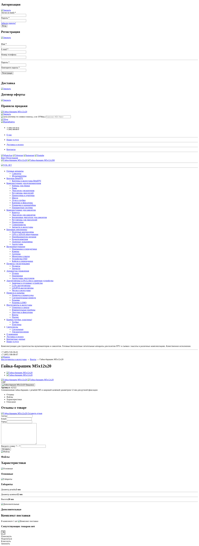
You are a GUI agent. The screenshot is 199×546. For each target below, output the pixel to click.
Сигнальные (17, 329)
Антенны (16, 254)
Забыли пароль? (8, 23)
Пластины (16, 324)
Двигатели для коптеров (23, 190)
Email (3, 419)
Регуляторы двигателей (23, 193)
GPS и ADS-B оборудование (25, 234)
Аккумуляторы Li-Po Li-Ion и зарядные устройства (29, 280)
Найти (12, 122)
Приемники (17, 276)
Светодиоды (12, 327)
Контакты (11, 149)
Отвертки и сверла (20, 307)
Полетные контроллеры (23, 232)
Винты (15, 315)
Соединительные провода (24, 298)
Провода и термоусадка (23, 295)
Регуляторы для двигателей (24, 220)
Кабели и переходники (22, 261)
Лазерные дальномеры (22, 242)
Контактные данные (15, 339)
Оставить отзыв (34, 413)
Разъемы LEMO (19, 302)
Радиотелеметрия (20, 239)
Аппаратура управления (17, 271)
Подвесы (16, 266)
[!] (4, 119)
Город (3, 421)
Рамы (14, 188)
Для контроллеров (20, 332)
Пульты (15, 273)
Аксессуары (17, 244)
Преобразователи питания (24, 237)
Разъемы (16, 300)
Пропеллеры (18, 222)
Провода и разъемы (15, 293)
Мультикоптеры (19, 176)
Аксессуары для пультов (23, 278)
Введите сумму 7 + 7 (10, 446)
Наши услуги (12, 140)
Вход (3, 158)
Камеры (15, 251)
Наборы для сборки (21, 186)
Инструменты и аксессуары (19, 305)
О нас (9, 135)
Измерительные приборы (23, 310)
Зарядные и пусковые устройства (27, 283)
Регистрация (12, 158)
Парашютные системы (22, 207)
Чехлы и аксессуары (21, 290)
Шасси (15, 198)
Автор (4, 416)
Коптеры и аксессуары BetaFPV (26, 181)
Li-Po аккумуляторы (21, 285)
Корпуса (16, 212)
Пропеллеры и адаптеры (23, 195)
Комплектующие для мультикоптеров (23, 183)
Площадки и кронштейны (24, 205)
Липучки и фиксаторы (22, 312)
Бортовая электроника (16, 229)
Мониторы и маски (21, 256)
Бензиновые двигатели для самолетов (29, 217)
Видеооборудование (15, 246)
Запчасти (16, 268)
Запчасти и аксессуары (22, 227)
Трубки (15, 322)
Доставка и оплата (15, 144)
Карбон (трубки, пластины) (19, 319)
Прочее (15, 317)
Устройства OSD (19, 259)
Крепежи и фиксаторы (22, 203)
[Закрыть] (6, 10)
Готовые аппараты (15, 171)
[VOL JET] (6, 165)
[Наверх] (5, 357)
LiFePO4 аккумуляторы (23, 288)
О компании (12, 334)
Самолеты (16, 173)
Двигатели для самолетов (23, 215)
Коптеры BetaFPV (14, 178)
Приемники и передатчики (24, 249)
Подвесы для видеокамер (18, 263)
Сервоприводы (19, 224)
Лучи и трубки (19, 200)
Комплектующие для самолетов (21, 210)
